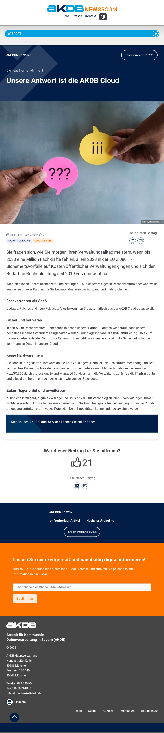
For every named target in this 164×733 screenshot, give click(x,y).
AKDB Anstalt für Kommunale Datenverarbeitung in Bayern (65, 8)
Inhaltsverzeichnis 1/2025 (139, 55)
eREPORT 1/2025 (18, 55)
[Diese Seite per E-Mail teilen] (140, 240)
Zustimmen (25, 598)
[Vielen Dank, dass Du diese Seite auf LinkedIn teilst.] (132, 240)
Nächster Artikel (98, 521)
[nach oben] (14, 717)
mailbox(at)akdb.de (28, 693)
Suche (65, 16)
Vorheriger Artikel (66, 521)
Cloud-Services (49, 422)
